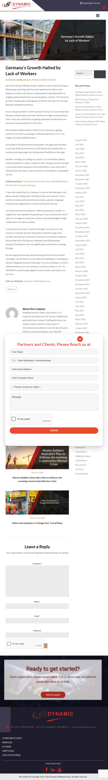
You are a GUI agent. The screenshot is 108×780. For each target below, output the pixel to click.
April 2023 (79, 315)
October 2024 (81, 236)
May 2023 (79, 310)
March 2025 (80, 214)
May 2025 (79, 205)
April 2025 (79, 210)
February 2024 (81, 271)
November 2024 (82, 232)
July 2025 (79, 197)
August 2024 (81, 245)
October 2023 (81, 288)
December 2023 (82, 280)
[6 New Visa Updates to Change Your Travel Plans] (37, 501)
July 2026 (79, 144)
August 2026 (81, 140)
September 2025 (82, 188)
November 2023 (82, 284)
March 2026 (80, 162)
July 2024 (79, 249)
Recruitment (80, 465)
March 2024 (80, 267)
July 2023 (79, 302)
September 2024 (82, 240)
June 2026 (79, 149)
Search (100, 74)
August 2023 (81, 297)
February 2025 (81, 218)
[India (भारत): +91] (13, 360)
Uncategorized (81, 473)
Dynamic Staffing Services (19, 79)
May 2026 (79, 153)
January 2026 (81, 170)
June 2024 (79, 253)
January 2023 (81, 328)
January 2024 (81, 275)
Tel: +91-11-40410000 (20, 727)
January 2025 (81, 223)
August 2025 (81, 192)
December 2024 (82, 227)
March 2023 (80, 319)
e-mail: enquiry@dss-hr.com (84, 727)
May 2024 (79, 258)
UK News (12, 289)
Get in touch (53, 694)
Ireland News (81, 452)
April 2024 (79, 262)
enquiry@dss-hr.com (91, 3)
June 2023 (79, 306)
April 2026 (79, 157)
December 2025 (82, 175)
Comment (37, 563)
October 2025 (81, 184)
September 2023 (82, 293)
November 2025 (82, 179)
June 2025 (79, 201)
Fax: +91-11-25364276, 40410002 (51, 727)
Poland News (81, 460)
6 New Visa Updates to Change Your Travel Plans (37, 523)
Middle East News (83, 456)
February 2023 (81, 323)
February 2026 (81, 166)
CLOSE (80, 339)
